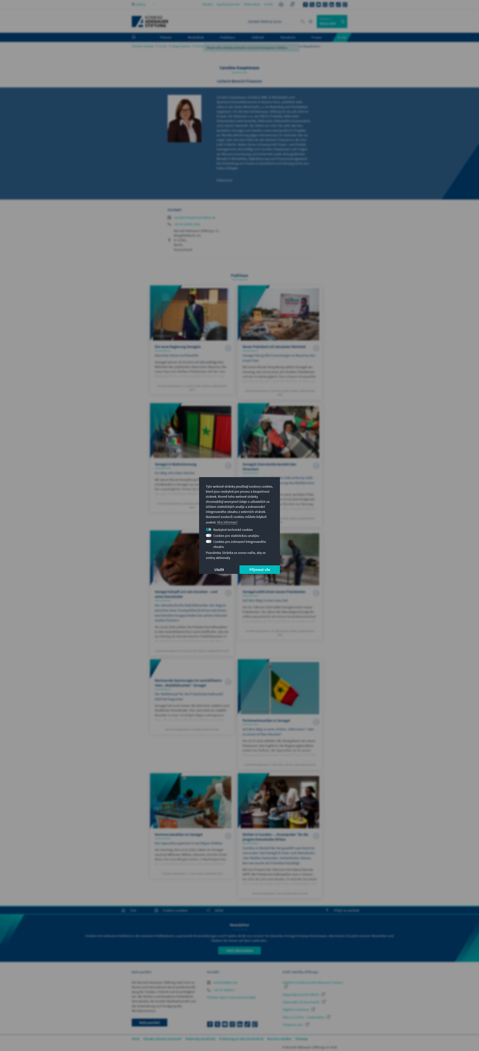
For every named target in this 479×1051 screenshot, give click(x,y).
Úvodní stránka (143, 46)
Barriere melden (279, 1039)
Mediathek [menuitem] (196, 37)
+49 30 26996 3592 (187, 224)
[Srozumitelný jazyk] (281, 5)
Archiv (268, 4)
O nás (163, 46)
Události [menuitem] (257, 37)
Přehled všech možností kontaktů (231, 997)
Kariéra (208, 4)
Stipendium (252, 4)
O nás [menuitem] (342, 37)
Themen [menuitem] (166, 37)
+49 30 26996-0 (223, 990)
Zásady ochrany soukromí (162, 1039)
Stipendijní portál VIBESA (301, 994)
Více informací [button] (227, 522)
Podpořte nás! (293, 1025)
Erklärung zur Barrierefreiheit (241, 1039)
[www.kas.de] (150, 21)
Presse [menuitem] (316, 37)
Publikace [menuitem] (227, 37)
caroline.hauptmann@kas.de (195, 217)
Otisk (136, 1039)
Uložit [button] (219, 569)
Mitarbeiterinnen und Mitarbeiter (261, 46)
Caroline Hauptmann (305, 46)
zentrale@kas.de (224, 982)
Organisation (181, 46)
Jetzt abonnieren (239, 950)
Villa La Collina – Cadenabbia (304, 1017)
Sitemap (301, 1039)
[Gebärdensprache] (292, 5)
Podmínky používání (200, 1039)
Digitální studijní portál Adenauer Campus (313, 982)
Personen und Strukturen (214, 46)
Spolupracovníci (228, 4)
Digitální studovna (296, 1009)
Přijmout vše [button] (259, 569)
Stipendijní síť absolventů (301, 1002)
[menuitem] (137, 37)
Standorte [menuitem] (287, 37)
